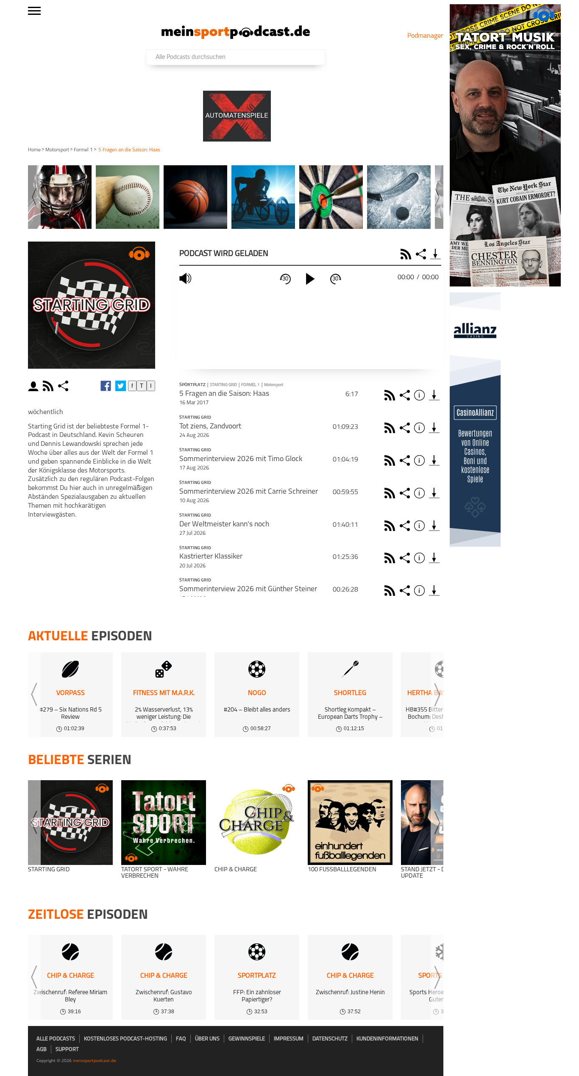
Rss (391, 395)
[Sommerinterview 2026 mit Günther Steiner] (434, 590)
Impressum (288, 1039)
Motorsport (57, 150)
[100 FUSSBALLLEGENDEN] (350, 822)
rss (49, 386)
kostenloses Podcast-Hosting (125, 1039)
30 (285, 278)
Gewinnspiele (246, 1039)
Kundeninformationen (387, 1039)
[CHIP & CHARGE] (256, 822)
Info (421, 395)
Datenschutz (330, 1039)
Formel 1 (83, 150)
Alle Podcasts (55, 1039)
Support (67, 1049)
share (64, 386)
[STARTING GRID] (70, 822)
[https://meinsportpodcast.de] (235, 37)
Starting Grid (223, 385)
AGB (41, 1049)
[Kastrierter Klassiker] (434, 558)
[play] (310, 279)
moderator (35, 386)
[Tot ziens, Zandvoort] (434, 428)
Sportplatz (192, 385)
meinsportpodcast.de (94, 1060)
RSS (407, 254)
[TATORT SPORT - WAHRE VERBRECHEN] (163, 822)
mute (186, 278)
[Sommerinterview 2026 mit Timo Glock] (434, 460)
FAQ (181, 1039)
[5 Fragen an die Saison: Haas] (434, 395)
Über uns (207, 1039)
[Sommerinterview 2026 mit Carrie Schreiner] (434, 493)
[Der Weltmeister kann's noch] (434, 525)
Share (422, 254)
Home (34, 150)
